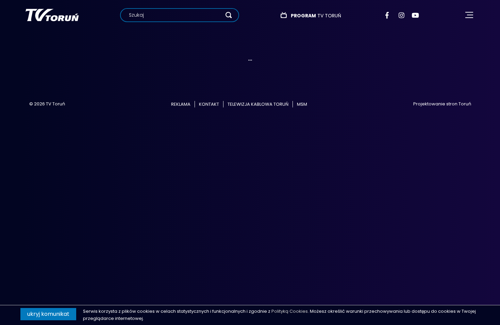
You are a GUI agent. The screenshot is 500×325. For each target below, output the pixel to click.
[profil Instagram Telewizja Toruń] (402, 15)
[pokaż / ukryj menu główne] (469, 15)
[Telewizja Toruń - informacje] (52, 15)
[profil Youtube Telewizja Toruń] (415, 15)
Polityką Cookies (289, 311)
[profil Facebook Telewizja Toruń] (388, 15)
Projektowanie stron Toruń (442, 104)
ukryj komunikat (48, 314)
